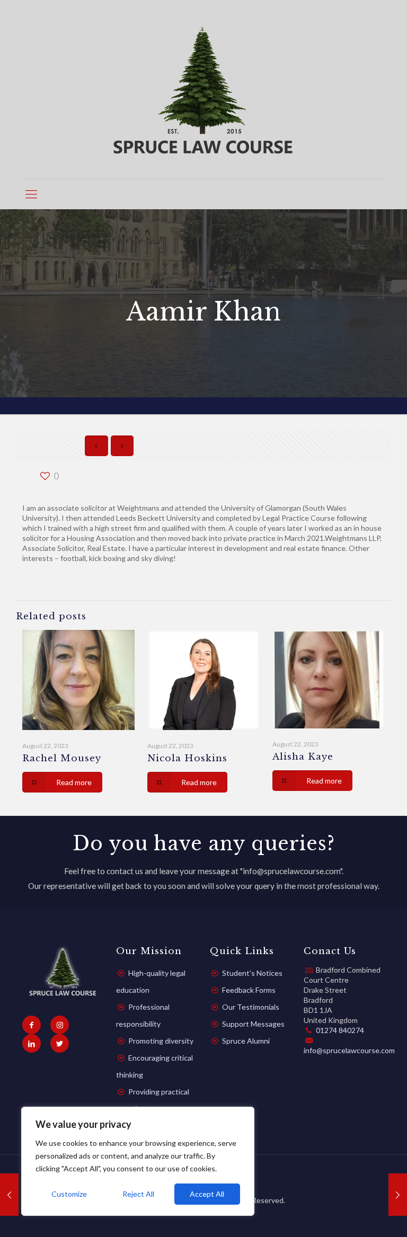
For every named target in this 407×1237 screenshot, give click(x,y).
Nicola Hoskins (187, 758)
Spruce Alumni (246, 1040)
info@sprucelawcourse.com (349, 1050)
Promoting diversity (160, 1040)
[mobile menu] (31, 194)
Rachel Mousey (61, 758)
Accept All (207, 1193)
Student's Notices (252, 972)
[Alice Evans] (397, 1194)
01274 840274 (340, 1030)
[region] (137, 1161)
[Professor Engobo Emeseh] (9, 1194)
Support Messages (253, 1023)
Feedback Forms (249, 989)
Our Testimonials (250, 1006)
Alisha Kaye (302, 756)
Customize (69, 1193)
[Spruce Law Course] (203, 89)
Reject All (138, 1193)
